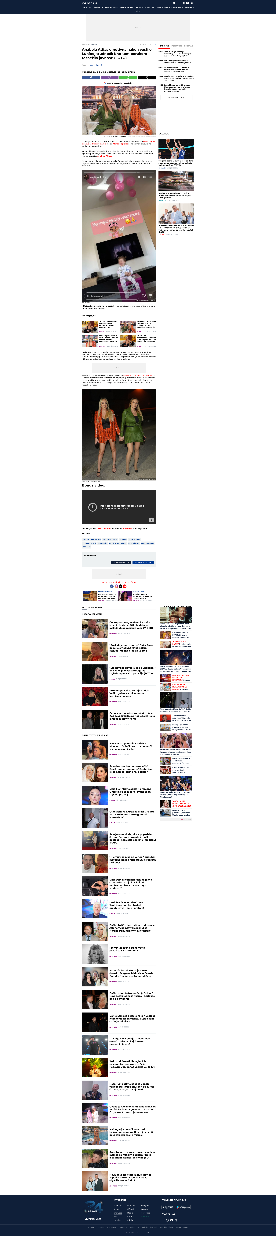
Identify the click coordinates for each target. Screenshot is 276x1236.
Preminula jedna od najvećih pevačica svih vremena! (127, 949)
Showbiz (124, 7)
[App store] (168, 1207)
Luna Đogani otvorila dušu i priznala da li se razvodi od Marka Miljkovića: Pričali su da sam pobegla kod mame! (108, 339)
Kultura (172, 7)
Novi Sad (145, 1216)
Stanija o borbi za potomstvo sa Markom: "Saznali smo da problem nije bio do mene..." (142, 596)
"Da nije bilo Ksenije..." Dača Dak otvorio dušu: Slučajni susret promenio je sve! (129, 1041)
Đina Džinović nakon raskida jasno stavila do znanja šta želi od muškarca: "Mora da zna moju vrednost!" (130, 884)
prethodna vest (105, 592)
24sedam (127, 528)
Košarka (162, 168)
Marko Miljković (120, 144)
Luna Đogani (134, 539)
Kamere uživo (98, 7)
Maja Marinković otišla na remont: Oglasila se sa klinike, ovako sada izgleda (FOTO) (130, 792)
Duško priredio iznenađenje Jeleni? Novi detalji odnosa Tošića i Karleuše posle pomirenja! (132, 996)
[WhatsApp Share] (128, 77)
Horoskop (189, 7)
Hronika (139, 7)
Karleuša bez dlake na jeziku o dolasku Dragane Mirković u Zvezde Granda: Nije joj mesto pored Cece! (131, 973)
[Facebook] (179, 3)
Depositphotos (182, 1227)
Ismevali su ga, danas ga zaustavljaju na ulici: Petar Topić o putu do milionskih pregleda (178, 54)
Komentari (188, 46)
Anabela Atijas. (104, 156)
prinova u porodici (117, 543)
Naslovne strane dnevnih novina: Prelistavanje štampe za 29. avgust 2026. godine (174, 195)
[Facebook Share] (91, 77)
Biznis (164, 7)
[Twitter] (192, 3)
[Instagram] (183, 3)
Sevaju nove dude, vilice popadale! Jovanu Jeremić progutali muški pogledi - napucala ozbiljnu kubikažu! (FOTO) (132, 838)
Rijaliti (138, 11)
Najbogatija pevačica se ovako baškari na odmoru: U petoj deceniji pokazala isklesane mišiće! (131, 1132)
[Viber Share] (109, 77)
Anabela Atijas (89, 543)
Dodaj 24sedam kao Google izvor (120, 83)
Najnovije (87, 7)
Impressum (111, 1227)
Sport (116, 7)
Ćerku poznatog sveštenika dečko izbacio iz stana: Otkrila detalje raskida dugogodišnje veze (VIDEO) (131, 625)
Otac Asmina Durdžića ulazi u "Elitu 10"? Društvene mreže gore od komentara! (131, 814)
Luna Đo (123, 539)
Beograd (145, 1205)
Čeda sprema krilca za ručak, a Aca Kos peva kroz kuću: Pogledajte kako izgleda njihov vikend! (132, 716)
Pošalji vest (134, 1227)
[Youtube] (124, 586)
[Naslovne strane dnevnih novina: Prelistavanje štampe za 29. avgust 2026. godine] (176, 181)
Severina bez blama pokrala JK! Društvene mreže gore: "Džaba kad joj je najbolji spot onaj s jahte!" (131, 769)
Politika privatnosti (149, 1227)
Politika (108, 7)
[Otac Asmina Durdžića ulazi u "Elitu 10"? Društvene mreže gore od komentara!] (95, 818)
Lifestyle (156, 7)
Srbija (181, 7)
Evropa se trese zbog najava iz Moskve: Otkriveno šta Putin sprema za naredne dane (176, 69)
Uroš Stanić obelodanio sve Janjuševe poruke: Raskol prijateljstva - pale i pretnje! (126, 905)
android (107, 528)
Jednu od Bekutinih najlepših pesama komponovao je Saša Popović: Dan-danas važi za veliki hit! (132, 1064)
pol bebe (87, 547)
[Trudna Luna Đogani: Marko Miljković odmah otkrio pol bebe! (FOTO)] (90, 327)
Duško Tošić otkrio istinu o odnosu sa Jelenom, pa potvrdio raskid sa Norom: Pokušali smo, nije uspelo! (132, 928)
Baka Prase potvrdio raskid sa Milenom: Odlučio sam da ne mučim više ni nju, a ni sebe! (131, 746)
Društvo (147, 7)
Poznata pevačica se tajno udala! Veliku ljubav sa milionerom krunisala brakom (129, 693)
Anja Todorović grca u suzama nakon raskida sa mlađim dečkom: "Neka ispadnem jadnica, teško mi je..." (132, 1155)
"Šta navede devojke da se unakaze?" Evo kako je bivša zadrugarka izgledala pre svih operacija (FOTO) (132, 671)
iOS (99, 528)
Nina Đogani (133, 543)
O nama (91, 1227)
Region (144, 1209)
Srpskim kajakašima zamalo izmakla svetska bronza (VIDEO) (177, 62)
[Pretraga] (174, 3)
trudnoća (102, 543)
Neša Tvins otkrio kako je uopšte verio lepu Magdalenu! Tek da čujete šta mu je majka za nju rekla (131, 1087)
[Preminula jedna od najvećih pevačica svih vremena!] (95, 954)
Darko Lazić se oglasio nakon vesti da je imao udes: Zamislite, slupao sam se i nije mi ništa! (132, 1019)
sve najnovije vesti (176, 97)
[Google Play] (183, 1207)
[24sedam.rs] (89, 3)
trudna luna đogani (92, 539)
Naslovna (85, 44)
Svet (132, 7)
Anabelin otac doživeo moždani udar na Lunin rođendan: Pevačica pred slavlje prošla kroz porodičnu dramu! (146, 324)
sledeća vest (138, 592)
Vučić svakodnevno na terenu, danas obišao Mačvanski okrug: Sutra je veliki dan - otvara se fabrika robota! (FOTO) (176, 229)
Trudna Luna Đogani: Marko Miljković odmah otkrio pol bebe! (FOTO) (108, 324)
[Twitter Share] (147, 77)
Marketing (123, 1227)
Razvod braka (147, 543)
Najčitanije (176, 46)
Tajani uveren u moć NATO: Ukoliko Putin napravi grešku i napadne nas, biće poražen (179, 78)
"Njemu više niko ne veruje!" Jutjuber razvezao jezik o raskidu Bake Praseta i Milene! (132, 860)
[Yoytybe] (187, 3)
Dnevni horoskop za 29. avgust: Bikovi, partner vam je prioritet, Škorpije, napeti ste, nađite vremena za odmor (177, 88)
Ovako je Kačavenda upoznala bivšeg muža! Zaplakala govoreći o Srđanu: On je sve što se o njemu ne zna (132, 1109)
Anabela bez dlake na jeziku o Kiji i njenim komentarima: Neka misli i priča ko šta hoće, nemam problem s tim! (107, 596)
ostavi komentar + (143, 562)
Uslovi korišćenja (166, 1227)
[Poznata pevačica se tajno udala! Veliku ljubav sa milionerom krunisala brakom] (95, 697)
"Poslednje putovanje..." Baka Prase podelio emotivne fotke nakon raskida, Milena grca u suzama (131, 648)
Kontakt (100, 1227)
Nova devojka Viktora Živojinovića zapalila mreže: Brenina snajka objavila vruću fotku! (130, 1178)
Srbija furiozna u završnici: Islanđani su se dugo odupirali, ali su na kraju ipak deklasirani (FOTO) (175, 163)
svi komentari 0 (121, 562)
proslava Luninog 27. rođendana (138, 375)
